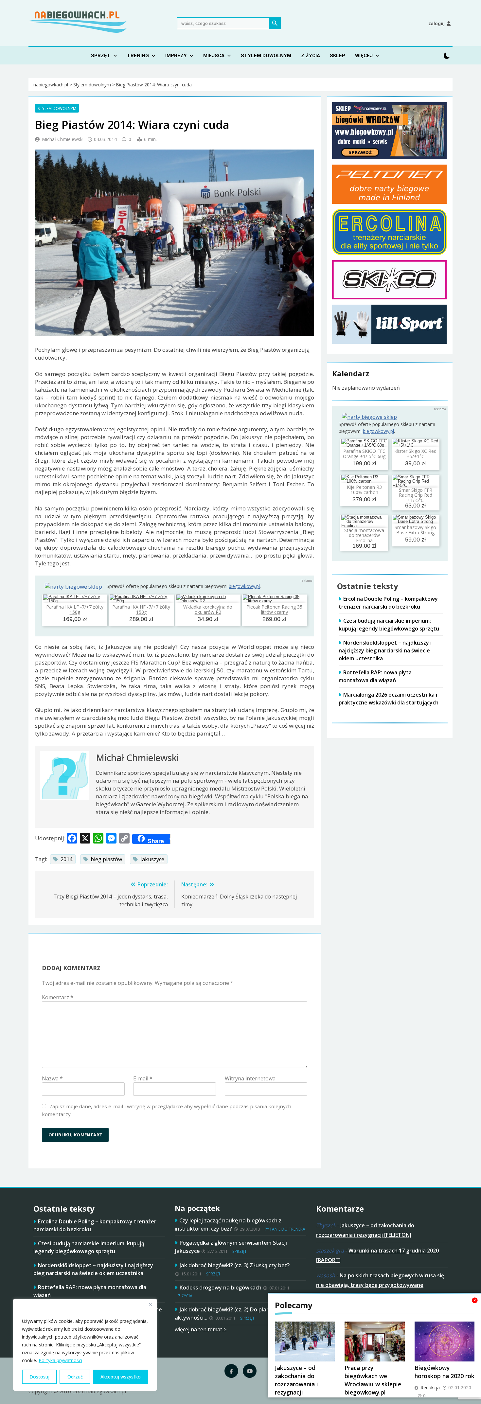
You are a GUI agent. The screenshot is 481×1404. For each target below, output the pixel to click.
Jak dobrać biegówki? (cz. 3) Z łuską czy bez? (234, 1265)
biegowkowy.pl (244, 586)
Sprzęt (101, 56)
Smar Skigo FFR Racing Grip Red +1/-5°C (415, 495)
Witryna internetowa (250, 1078)
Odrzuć (75, 1377)
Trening (138, 56)
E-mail (142, 1078)
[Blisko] (150, 1304)
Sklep (337, 56)
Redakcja (430, 1387)
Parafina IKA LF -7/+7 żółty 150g (74, 609)
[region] (85, 1345)
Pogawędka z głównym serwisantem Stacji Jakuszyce (231, 1246)
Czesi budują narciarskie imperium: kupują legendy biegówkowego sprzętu (389, 624)
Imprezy (176, 56)
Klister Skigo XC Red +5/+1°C (415, 453)
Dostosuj (39, 1377)
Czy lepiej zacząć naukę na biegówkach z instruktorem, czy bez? (228, 1224)
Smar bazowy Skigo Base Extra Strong (415, 530)
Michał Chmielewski (62, 139)
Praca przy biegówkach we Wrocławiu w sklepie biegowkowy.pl (373, 1380)
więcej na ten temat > (200, 1329)
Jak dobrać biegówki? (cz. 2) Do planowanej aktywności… (231, 1313)
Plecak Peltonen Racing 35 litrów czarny (274, 609)
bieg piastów (106, 859)
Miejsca (213, 56)
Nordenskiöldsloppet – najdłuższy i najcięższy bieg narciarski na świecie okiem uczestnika (385, 650)
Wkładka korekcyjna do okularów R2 (207, 609)
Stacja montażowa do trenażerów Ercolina (364, 535)
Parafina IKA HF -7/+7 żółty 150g (141, 609)
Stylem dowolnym (266, 56)
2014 (66, 859)
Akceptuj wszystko (120, 1377)
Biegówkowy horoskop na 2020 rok (444, 1372)
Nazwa (52, 1078)
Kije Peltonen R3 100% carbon (364, 489)
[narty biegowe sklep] (73, 587)
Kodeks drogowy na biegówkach (220, 1287)
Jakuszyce (152, 859)
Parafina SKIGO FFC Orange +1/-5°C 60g (364, 453)
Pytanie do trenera (285, 1229)
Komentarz (57, 997)
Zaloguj (436, 23)
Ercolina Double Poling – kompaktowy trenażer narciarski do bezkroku (388, 602)
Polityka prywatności (60, 1360)
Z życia (310, 56)
